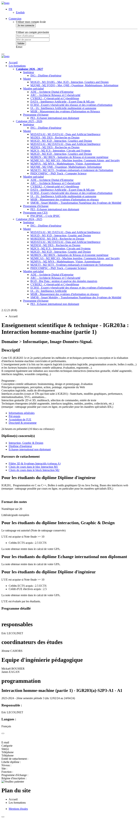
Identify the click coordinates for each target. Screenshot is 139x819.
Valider (20, 43)
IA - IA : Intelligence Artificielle (48, 290)
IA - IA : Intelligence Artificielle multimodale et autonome (63, 108)
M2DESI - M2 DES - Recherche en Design (55, 245)
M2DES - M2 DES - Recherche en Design (54, 147)
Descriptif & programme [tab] (23, 422)
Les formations (17, 65)
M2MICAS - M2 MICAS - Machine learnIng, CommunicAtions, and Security (75, 160)
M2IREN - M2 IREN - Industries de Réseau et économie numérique (69, 157)
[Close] (2, 733)
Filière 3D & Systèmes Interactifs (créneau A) (35, 463)
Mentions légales (18, 808)
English (20, 12)
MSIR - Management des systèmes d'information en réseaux (64, 199)
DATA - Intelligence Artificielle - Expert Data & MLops (62, 101)
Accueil (13, 62)
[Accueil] (5, 3)
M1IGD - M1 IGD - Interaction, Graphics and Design (61, 140)
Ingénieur (28, 72)
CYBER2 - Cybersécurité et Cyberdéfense (54, 98)
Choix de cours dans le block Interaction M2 (34, 470)
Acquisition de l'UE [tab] (20, 419)
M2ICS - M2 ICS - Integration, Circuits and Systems (60, 150)
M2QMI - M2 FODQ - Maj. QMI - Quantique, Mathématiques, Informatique (74, 85)
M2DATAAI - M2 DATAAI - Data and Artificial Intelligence (65, 144)
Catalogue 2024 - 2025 (29, 219)
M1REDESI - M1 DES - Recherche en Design (57, 238)
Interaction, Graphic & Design (26, 442)
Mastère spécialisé (33, 88)
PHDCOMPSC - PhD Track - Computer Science (58, 173)
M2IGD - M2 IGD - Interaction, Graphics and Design (61, 153)
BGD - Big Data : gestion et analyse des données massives (63, 281)
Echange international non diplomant (30, 449)
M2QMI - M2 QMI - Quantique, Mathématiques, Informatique (66, 166)
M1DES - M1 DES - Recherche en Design (54, 137)
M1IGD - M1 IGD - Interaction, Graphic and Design (60, 235)
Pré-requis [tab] (14, 416)
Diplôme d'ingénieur (20, 446)
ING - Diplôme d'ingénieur (45, 75)
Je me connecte (25, 25)
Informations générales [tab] (22, 412)
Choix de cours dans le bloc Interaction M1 (33, 466)
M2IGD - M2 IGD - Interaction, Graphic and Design (60, 251)
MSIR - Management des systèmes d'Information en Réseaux (65, 111)
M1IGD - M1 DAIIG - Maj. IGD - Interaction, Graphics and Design (69, 82)
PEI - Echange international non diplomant (54, 117)
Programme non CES (35, 212)
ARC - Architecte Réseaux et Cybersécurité (55, 95)
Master (27, 78)
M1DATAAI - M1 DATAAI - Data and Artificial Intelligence (65, 134)
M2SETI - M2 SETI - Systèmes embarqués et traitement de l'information (71, 170)
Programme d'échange (36, 114)
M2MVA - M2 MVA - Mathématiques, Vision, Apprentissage (65, 163)
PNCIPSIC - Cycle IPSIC (45, 215)
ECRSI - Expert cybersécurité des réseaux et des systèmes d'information (71, 104)
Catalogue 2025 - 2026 (29, 121)
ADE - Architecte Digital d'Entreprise (51, 91)
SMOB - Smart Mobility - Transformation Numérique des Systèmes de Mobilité (75, 202)
